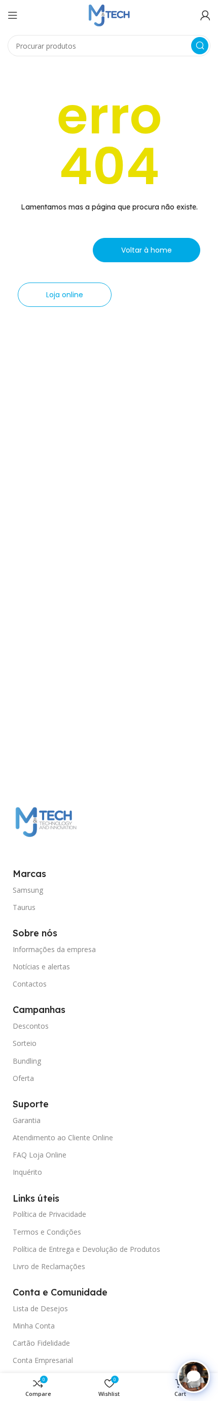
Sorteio (25, 1043)
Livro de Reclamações (49, 1266)
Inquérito (27, 1172)
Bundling (27, 1061)
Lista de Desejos (40, 1308)
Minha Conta (34, 1325)
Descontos (31, 1026)
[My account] (205, 15)
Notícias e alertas (41, 966)
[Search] (199, 45)
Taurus (24, 907)
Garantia (27, 1120)
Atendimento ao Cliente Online (63, 1137)
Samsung (28, 890)
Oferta (23, 1078)
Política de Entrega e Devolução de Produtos (86, 1249)
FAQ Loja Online (39, 1155)
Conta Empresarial (43, 1360)
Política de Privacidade (49, 1214)
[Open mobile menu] (13, 15)
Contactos (30, 984)
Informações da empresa (54, 949)
